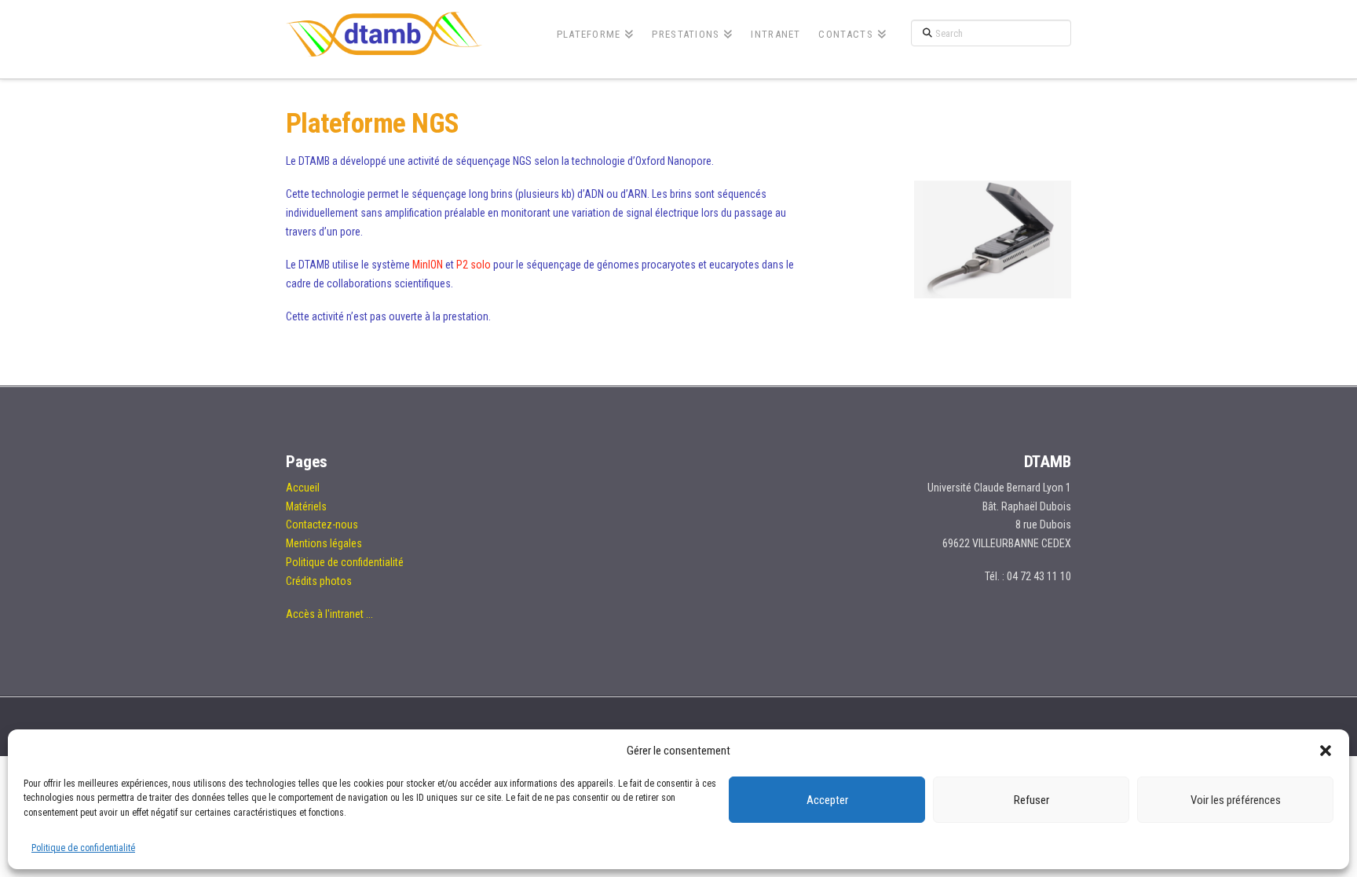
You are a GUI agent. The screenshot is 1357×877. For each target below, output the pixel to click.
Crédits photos (319, 581)
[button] (1325, 750)
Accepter (827, 800)
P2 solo (473, 264)
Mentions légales (324, 543)
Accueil (303, 487)
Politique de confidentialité (83, 847)
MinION (427, 264)
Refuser (1031, 800)
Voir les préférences (1236, 800)
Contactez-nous (322, 524)
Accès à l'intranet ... (329, 614)
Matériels (306, 506)
